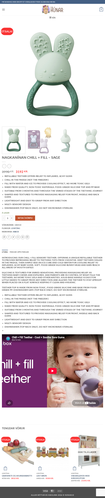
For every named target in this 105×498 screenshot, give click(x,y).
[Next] (99, 140)
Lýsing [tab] (5, 252)
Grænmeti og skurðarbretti (17, 476)
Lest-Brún (41, 476)
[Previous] (2, 460)
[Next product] (4, 166)
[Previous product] (9, 166)
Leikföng (15, 228)
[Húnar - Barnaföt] (52, 9)
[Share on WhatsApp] (4, 237)
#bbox (16, 232)
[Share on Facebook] (9, 237)
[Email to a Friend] (18, 237)
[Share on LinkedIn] (27, 237)
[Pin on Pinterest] (23, 237)
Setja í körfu (25, 218)
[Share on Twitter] (13, 237)
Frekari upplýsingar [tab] (19, 252)
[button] (3, 9)
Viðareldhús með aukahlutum (80, 477)
